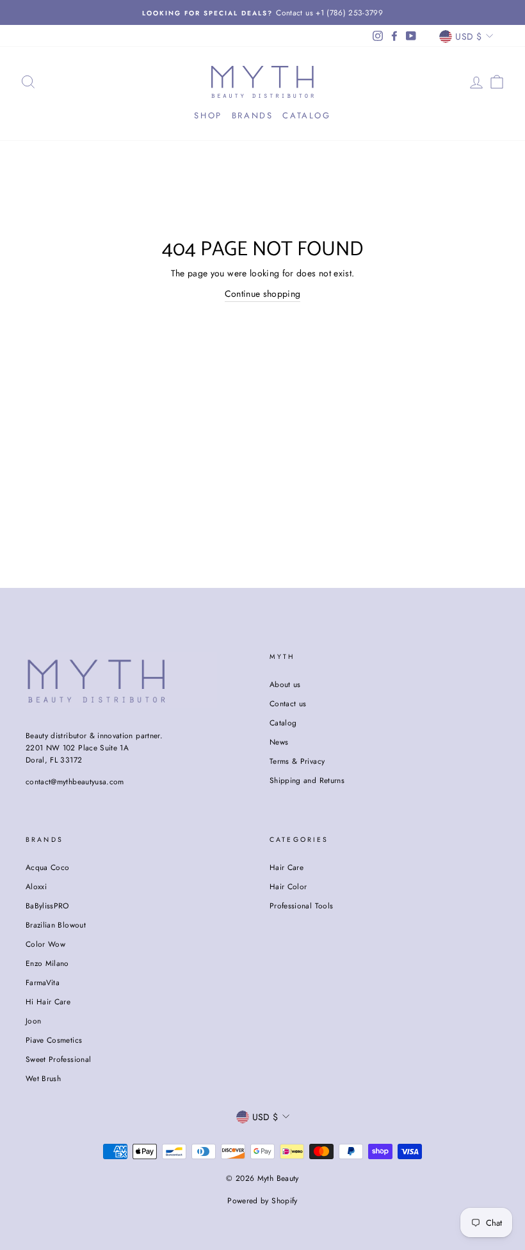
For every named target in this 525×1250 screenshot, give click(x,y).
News (279, 741)
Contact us (288, 703)
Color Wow (45, 943)
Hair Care (286, 867)
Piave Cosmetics (54, 1039)
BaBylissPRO (47, 905)
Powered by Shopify (262, 1200)
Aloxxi (36, 886)
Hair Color (288, 886)
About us (285, 684)
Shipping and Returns (307, 780)
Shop (208, 115)
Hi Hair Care (48, 1001)
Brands (252, 115)
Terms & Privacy (297, 761)
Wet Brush (43, 1078)
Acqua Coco (48, 867)
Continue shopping (263, 293)
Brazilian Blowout (56, 924)
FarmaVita (43, 982)
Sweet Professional (58, 1059)
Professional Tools (301, 905)
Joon (33, 1020)
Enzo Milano (47, 963)
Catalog (306, 115)
